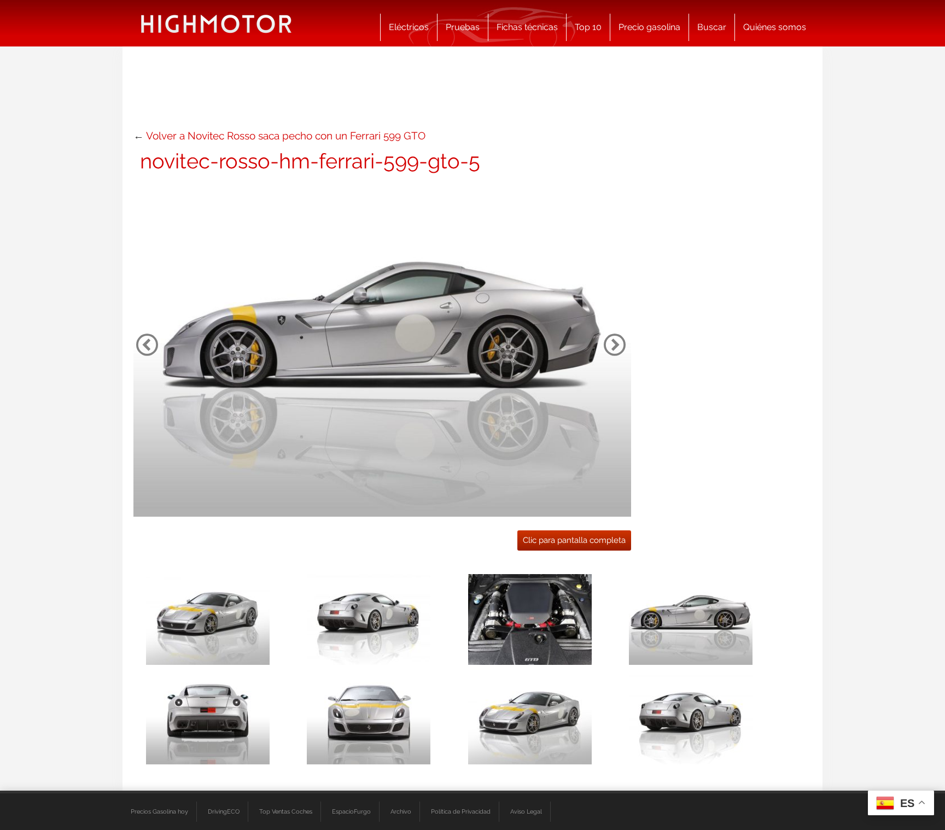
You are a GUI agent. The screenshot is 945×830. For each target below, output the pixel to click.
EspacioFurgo (351, 811)
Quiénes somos (774, 27)
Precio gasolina (649, 27)
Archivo (400, 811)
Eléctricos (409, 27)
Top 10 (588, 27)
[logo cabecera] (216, 23)
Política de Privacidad (461, 811)
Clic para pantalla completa (574, 540)
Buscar (711, 27)
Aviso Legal (526, 811)
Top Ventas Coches (285, 811)
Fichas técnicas (527, 27)
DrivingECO (224, 811)
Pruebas (463, 27)
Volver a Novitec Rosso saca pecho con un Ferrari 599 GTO (285, 136)
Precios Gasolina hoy (159, 811)
